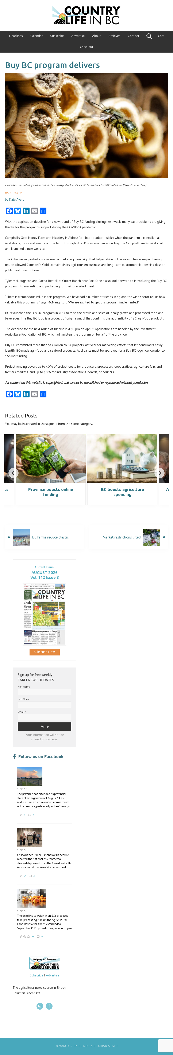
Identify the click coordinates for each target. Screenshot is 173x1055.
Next (159, 473)
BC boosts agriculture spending (122, 492)
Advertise (52, 975)
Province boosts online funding (50, 492)
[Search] (148, 36)
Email (22, 712)
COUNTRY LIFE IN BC (77, 1046)
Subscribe (36, 975)
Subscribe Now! (44, 652)
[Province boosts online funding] (51, 458)
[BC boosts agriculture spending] (122, 458)
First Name (24, 687)
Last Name (24, 699)
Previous (13, 473)
